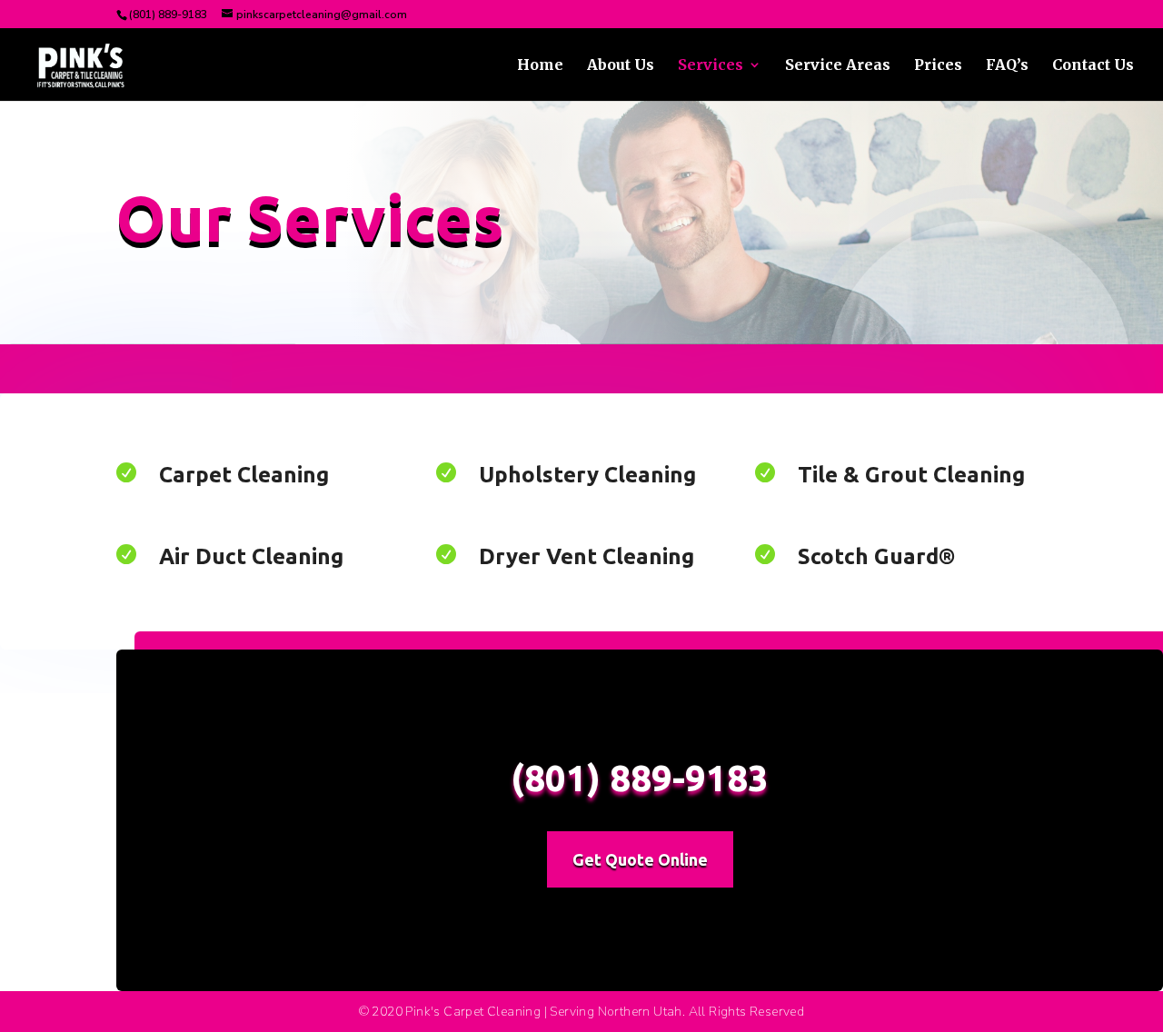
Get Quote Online (640, 859)
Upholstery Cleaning (587, 474)
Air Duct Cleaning (251, 556)
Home (540, 66)
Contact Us (1093, 66)
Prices (938, 66)
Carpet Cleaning (244, 474)
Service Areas (837, 66)
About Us (620, 66)
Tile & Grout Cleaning (911, 474)
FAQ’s (1007, 66)
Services (710, 66)
